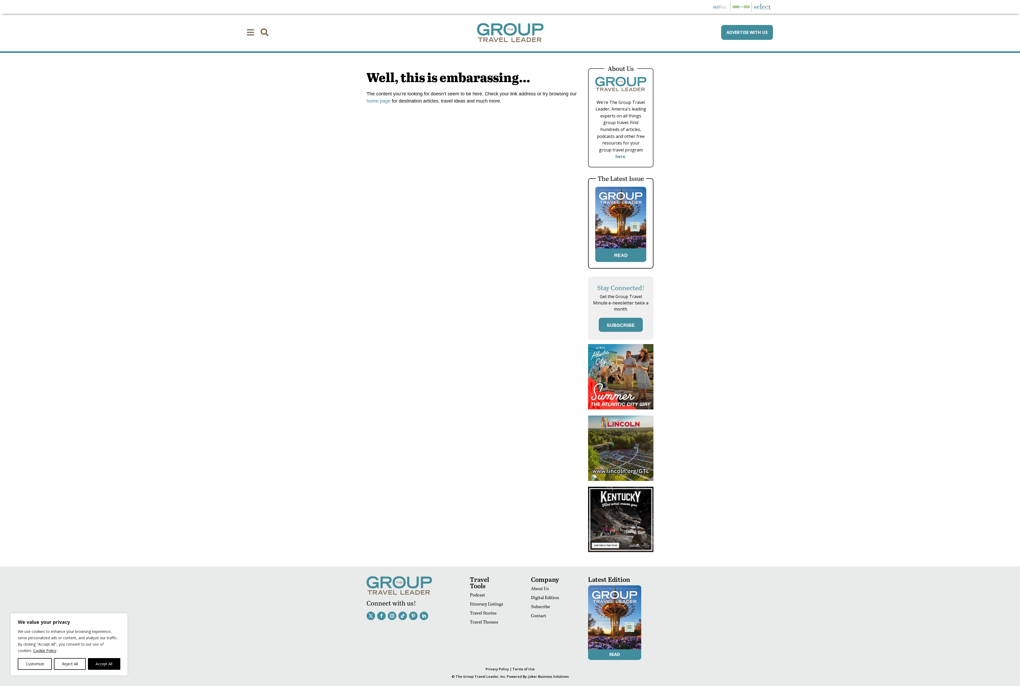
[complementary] (69, 644)
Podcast (477, 595)
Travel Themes (484, 622)
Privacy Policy (497, 669)
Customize (35, 663)
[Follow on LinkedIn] (424, 616)
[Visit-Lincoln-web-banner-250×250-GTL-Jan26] (620, 479)
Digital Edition (545, 597)
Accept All (104, 663)
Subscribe (540, 606)
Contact (538, 615)
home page (378, 101)
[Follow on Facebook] (381, 616)
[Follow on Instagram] (392, 616)
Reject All (70, 663)
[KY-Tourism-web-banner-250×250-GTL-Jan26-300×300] (620, 550)
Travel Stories (483, 613)
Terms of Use (523, 669)
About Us (540, 588)
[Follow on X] (371, 616)
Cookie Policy (44, 650)
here (620, 156)
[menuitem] (250, 32)
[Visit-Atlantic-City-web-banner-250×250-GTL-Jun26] (620, 407)
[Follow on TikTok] (402, 616)
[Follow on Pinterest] (413, 616)
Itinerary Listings (486, 604)
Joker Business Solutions (548, 676)
